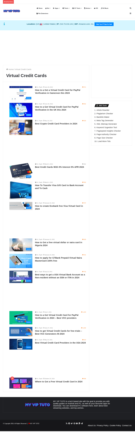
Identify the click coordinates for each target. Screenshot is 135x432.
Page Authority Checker (106, 134)
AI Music (105, 8)
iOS (96, 8)
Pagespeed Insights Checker (109, 131)
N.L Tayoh (39, 87)
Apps (56, 8)
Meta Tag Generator (105, 120)
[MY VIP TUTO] (11, 11)
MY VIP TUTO (34, 423)
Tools (66, 8)
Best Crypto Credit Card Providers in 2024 (56, 124)
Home (40, 8)
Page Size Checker (105, 138)
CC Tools (77, 8)
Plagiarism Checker (105, 114)
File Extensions (43, 13)
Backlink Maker (103, 117)
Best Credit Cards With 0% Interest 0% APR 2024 (59, 167)
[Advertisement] (67, 47)
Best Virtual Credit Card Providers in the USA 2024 (60, 343)
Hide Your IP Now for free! (104, 24)
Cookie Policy (115, 425)
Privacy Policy (103, 425)
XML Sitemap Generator (107, 124)
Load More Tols (104, 141)
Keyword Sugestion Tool (107, 127)
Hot (47, 8)
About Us (92, 425)
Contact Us (127, 425)
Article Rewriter (103, 110)
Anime (87, 8)
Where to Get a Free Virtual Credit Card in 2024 (58, 381)
